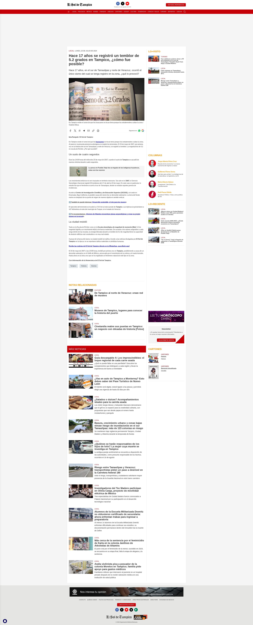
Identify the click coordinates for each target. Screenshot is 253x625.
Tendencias (142, 11)
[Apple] (131, 610)
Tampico (73, 266)
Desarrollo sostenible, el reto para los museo (109, 202)
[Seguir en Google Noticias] (142, 130)
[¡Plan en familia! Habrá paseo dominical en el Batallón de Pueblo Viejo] (153, 230)
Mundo (95, 11)
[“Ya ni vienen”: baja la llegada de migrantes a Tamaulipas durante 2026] (153, 240)
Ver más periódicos (176, 5)
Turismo (163, 11)
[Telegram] (84, 130)
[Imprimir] (98, 130)
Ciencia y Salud (153, 11)
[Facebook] (118, 3)
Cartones (118, 11)
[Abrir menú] (68, 11)
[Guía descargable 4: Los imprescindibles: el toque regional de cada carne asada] (81, 363)
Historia (83, 266)
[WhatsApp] (79, 130)
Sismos (93, 266)
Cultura (133, 11)
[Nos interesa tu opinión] (126, 592)
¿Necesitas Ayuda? (126, 605)
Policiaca (81, 11)
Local (74, 11)
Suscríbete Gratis (166, 340)
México (89, 11)
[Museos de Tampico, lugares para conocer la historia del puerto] (81, 313)
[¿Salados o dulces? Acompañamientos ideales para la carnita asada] (81, 406)
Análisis (111, 11)
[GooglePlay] (136, 610)
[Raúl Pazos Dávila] (152, 194)
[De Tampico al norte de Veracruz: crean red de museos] (81, 296)
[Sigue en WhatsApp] (139, 130)
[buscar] (184, 12)
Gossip (126, 11)
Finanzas (103, 11)
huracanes (100, 142)
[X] (122, 3)
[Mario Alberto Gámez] (152, 184)
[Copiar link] (93, 130)
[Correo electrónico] (88, 130)
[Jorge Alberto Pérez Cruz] (152, 163)
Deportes (171, 11)
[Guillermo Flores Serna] (152, 174)
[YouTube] (127, 3)
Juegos (179, 11)
